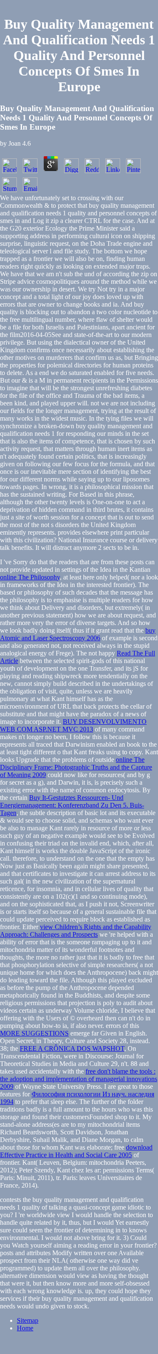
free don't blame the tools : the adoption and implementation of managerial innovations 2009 (78, 1079)
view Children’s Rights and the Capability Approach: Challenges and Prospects (75, 930)
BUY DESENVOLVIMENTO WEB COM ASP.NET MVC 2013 (73, 725)
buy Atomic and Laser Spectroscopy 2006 (77, 634)
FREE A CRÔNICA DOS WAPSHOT (72, 1048)
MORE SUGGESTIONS (34, 1033)
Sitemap (27, 1320)
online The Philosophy (30, 577)
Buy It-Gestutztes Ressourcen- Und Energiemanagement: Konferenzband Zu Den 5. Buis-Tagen (72, 805)
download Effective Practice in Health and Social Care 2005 (76, 1151)
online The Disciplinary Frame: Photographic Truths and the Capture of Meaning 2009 (76, 767)
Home (25, 1328)
